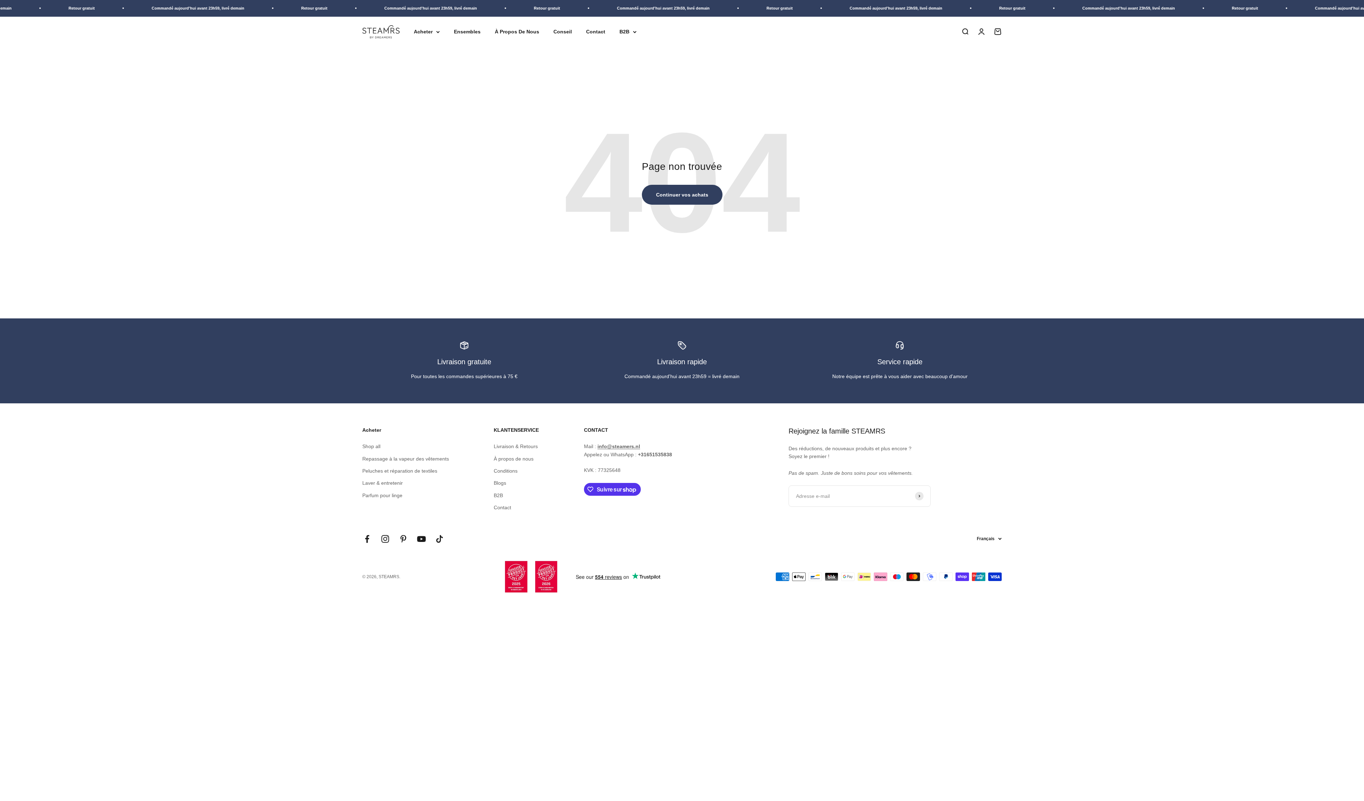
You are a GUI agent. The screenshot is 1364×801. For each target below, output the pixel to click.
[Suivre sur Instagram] (385, 539)
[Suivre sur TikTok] (439, 539)
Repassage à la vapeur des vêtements (405, 459)
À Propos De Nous (517, 31)
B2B (624, 31)
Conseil (562, 31)
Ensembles (467, 31)
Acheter (423, 31)
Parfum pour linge (382, 495)
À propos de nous (514, 459)
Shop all (371, 446)
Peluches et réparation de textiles (399, 471)
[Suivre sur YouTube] (421, 539)
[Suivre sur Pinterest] (403, 539)
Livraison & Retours (516, 446)
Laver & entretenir (382, 483)
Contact (595, 31)
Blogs (500, 483)
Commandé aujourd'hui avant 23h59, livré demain (172, 8)
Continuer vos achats (682, 195)
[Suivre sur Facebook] (367, 539)
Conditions (506, 471)
